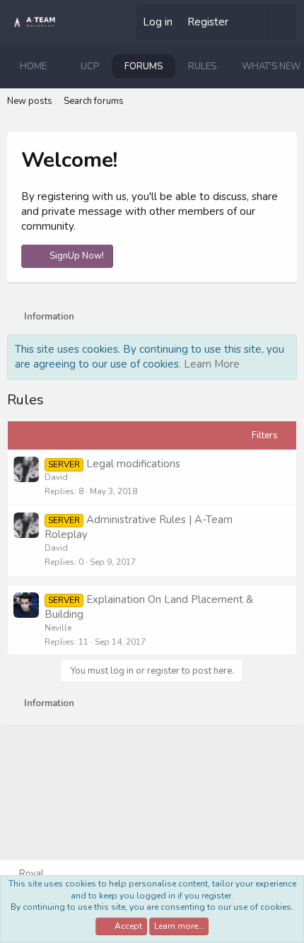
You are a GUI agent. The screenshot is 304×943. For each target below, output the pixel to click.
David (56, 477)
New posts (29, 101)
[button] (58, 66)
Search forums (94, 101)
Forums (143, 66)
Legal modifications (133, 464)
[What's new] (254, 22)
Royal (30, 873)
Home (33, 66)
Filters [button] (265, 435)
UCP (90, 66)
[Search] (283, 22)
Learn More (212, 364)
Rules (202, 66)
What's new (271, 66)
